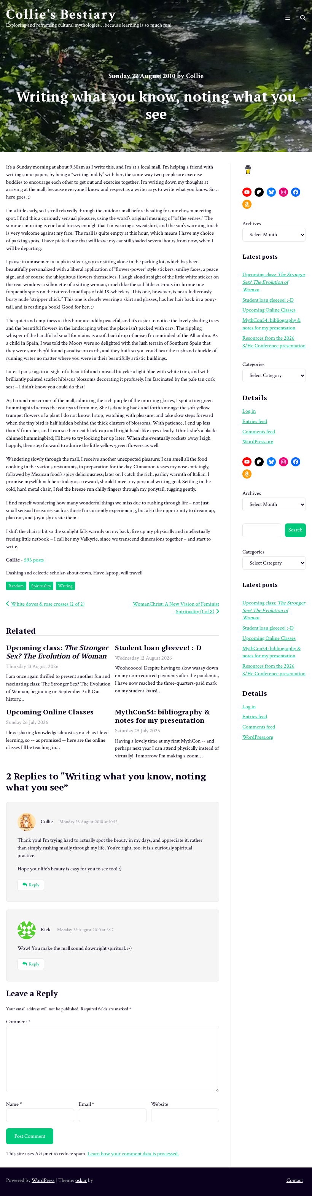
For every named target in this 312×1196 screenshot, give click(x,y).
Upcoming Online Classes (50, 711)
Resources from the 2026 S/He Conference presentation (274, 342)
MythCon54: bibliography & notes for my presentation (162, 716)
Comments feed (258, 431)
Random (16, 586)
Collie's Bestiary (61, 14)
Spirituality (41, 586)
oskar (81, 1180)
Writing (65, 586)
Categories (253, 364)
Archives (251, 223)
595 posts (34, 560)
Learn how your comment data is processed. (133, 1153)
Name (14, 1104)
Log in (249, 411)
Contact (295, 1180)
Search (295, 529)
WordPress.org (257, 441)
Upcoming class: (57, 651)
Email (86, 1104)
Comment (18, 1021)
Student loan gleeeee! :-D (158, 647)
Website (159, 1104)
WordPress (43, 1180)
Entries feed (254, 421)
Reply (34, 885)
